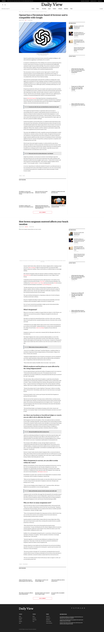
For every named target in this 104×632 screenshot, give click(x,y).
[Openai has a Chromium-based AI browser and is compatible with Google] (42, 37)
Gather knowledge (40, 327)
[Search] (100, 9)
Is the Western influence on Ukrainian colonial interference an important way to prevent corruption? (79, 34)
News (37, 8)
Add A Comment (42, 212)
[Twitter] (15, 63)
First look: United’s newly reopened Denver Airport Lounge (42, 593)
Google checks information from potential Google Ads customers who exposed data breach (42, 207)
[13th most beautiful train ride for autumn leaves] (58, 574)
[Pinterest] (15, 68)
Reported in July (27, 275)
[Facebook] (15, 61)
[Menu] (101, 9)
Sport (49, 8)
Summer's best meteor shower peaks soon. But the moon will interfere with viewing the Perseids (79, 49)
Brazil (55, 283)
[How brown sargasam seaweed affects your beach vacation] (42, 244)
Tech (71, 8)
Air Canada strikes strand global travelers (57, 593)
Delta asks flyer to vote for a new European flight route (41, 580)
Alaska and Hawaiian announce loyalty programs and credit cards (78, 104)
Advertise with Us (93, 1)
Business (66, 8)
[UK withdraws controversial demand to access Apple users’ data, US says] (26, 186)
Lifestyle (60, 8)
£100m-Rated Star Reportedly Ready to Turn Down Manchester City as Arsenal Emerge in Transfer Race (20, 1)
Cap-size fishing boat (46, 284)
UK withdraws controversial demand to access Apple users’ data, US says (26, 192)
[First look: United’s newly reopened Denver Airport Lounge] (42, 587)
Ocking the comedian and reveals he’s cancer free (58, 192)
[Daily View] (52, 4)
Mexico (42, 283)
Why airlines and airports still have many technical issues (26, 593)
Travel (21, 564)
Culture (54, 8)
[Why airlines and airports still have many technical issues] (26, 587)
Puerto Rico (42, 281)
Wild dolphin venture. (42, 471)
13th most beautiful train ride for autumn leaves (58, 580)
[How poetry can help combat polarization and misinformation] (71, 27)
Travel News (25, 564)
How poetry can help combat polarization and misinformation (79, 27)
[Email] (15, 71)
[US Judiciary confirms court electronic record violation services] (26, 200)
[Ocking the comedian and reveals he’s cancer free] (58, 186)
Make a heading (31, 267)
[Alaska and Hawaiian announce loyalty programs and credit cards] (77, 97)
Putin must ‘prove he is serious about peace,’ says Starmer (41, 192)
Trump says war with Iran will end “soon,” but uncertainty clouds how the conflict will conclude (77, 88)
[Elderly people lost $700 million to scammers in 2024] (58, 200)
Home (33, 8)
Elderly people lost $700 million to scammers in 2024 (58, 206)
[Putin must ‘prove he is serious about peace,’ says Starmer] (42, 186)
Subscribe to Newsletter (85, 1)
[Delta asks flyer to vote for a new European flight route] (42, 574)
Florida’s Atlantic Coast (35, 283)
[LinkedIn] (15, 66)
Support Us (100, 1)
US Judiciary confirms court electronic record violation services (26, 206)
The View (44, 8)
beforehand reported (31, 98)
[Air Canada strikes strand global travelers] (58, 587)
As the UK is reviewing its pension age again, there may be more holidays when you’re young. (79, 42)
